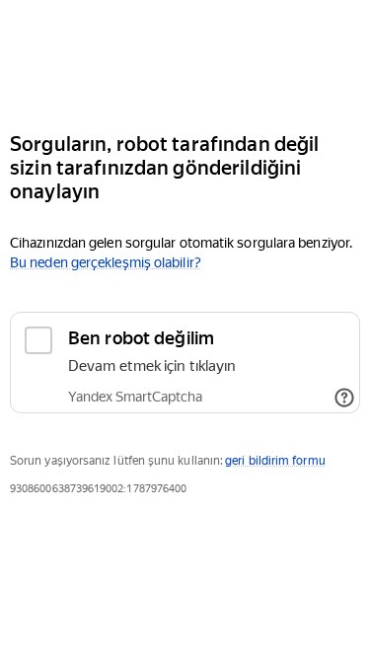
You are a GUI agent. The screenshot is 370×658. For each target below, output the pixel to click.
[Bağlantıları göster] (344, 397)
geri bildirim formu (275, 461)
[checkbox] (185, 362)
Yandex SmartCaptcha (135, 396)
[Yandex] (185, 57)
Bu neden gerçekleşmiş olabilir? (105, 262)
